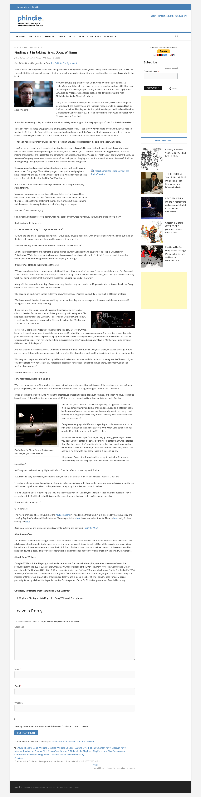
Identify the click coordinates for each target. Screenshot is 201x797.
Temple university (75, 754)
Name (17, 669)
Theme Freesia (39, 787)
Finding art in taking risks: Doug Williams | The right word (57, 598)
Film (81, 36)
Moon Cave (53, 751)
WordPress (50, 787)
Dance (61, 36)
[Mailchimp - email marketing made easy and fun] (173, 91)
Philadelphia (76, 751)
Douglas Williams (56, 747)
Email (17, 686)
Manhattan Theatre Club (35, 751)
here (78, 518)
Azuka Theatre (63, 514)
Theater (49, 36)
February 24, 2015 (52, 58)
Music (72, 36)
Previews (28, 47)
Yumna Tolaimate (174, 187)
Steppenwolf (44, 754)
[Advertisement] (164, 114)
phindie (18, 787)
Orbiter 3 (64, 751)
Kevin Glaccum (113, 747)
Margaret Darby (173, 260)
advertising (172, 15)
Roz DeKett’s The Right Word (64, 63)
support (183, 15)
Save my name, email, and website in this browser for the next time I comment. (51, 726)
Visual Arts (93, 36)
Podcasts (110, 36)
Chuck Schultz (172, 156)
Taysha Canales (58, 754)
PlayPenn (87, 751)
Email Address (151, 71)
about (153, 15)
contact (161, 15)
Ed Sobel (70, 747)
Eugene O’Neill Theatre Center (90, 747)
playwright (32, 754)
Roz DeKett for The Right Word (28, 58)
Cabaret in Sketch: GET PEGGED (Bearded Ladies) (174, 226)
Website (18, 702)
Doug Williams (40, 747)
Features (34, 36)
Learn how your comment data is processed (73, 741)
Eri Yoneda (171, 211)
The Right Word (90, 528)
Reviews (20, 36)
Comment (19, 626)
